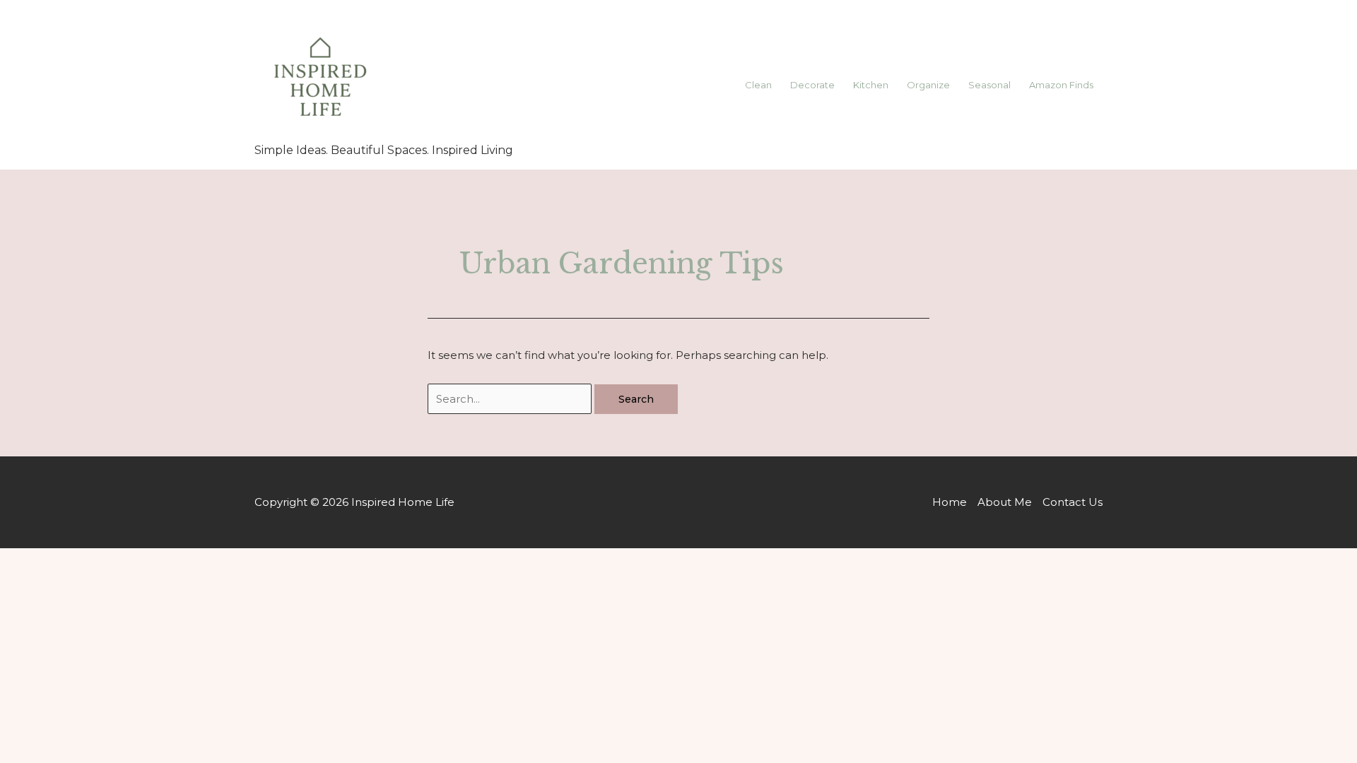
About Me (1004, 502)
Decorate (812, 84)
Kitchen (870, 84)
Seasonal (989, 84)
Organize (928, 84)
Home (949, 502)
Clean (758, 84)
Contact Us (1072, 502)
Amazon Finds (1061, 84)
